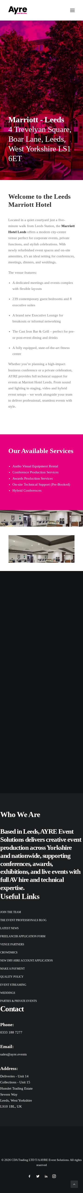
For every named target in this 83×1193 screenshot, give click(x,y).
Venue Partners (12, 944)
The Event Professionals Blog (23, 920)
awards (42, 863)
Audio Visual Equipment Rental (35, 466)
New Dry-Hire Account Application (26, 960)
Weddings (7, 993)
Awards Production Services (32, 478)
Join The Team (10, 912)
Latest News (9, 928)
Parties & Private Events (18, 1001)
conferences (15, 863)
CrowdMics (9, 952)
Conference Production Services (35, 472)
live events (55, 871)
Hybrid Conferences (27, 490)
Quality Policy (12, 976)
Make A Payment (12, 968)
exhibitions (14, 871)
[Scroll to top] (74, 1184)
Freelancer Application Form (22, 936)
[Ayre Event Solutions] (17, 10)
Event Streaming (13, 984)
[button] (72, 10)
